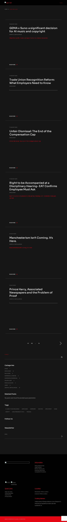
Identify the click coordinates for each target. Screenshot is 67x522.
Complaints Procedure (40, 472)
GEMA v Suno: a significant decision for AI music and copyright (33, 29)
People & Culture (10, 382)
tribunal (29, 411)
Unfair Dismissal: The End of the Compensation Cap (30, 133)
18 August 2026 (13, 24)
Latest (7, 385)
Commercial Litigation (12, 375)
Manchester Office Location (41, 491)
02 (32, 343)
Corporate (33, 409)
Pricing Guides (8, 496)
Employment (12, 86)
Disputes (40, 409)
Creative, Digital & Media (15, 34)
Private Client (9, 380)
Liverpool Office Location (41, 493)
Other (7, 368)
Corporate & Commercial (12, 378)
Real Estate (9, 373)
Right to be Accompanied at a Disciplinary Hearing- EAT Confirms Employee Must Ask (33, 186)
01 (28, 343)
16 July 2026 (12, 285)
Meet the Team (8, 491)
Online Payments (9, 493)
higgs (55, 409)
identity (7, 411)
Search (7, 354)
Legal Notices (38, 467)
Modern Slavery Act (39, 468)
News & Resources (39, 465)
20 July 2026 (12, 233)
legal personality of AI (18, 411)
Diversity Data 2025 (40, 470)
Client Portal (8, 494)
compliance (25, 409)
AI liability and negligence (12, 409)
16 (38, 343)
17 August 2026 (13, 75)
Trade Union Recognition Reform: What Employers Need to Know (32, 81)
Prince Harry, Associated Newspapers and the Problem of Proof (30, 292)
